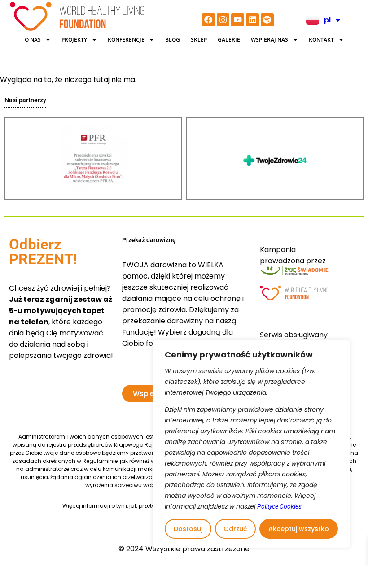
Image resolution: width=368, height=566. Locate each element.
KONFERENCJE (126, 40)
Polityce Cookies (279, 506)
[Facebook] (208, 19)
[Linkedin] (252, 19)
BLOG (172, 40)
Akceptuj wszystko (298, 528)
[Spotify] (267, 19)
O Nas (33, 40)
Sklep (199, 40)
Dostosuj (188, 528)
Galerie (229, 40)
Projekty (74, 40)
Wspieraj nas (269, 40)
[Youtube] (237, 19)
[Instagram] (223, 19)
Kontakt (321, 40)
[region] (251, 444)
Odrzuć (235, 528)
